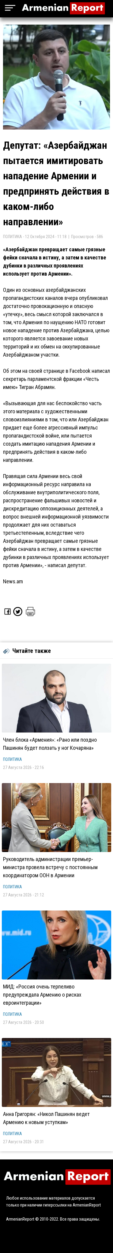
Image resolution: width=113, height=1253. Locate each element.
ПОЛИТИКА (12, 759)
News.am (13, 581)
